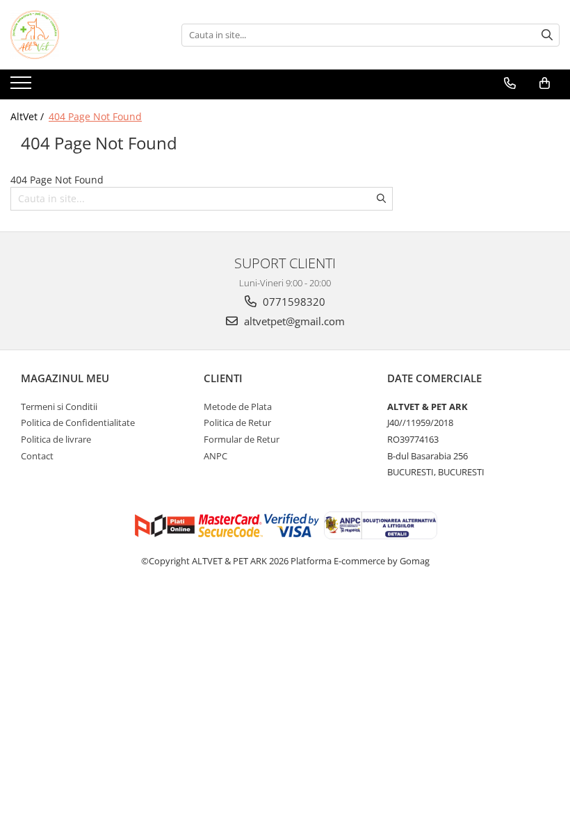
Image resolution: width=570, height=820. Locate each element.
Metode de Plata (238, 406)
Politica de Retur (237, 422)
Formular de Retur (241, 439)
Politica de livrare (56, 439)
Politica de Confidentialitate (78, 422)
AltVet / (28, 116)
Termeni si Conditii (59, 406)
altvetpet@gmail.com (293, 321)
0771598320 (292, 302)
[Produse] (22, 86)
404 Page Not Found (95, 116)
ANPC (215, 456)
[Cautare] (547, 35)
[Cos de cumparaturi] (545, 83)
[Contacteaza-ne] (510, 83)
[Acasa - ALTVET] (79, 34)
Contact (37, 456)
